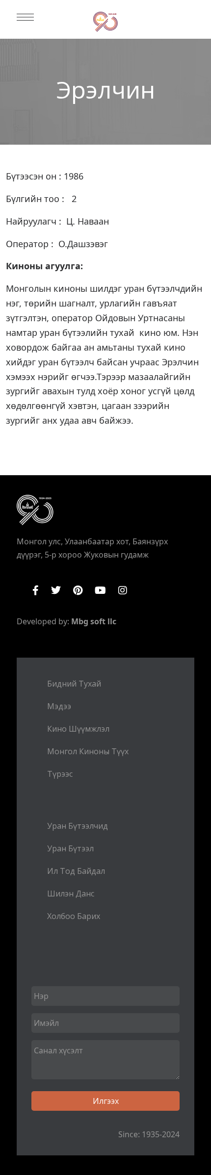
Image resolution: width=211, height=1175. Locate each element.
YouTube (100, 590)
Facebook (35, 590)
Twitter (56, 590)
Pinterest (77, 590)
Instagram (122, 590)
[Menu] (25, 17)
